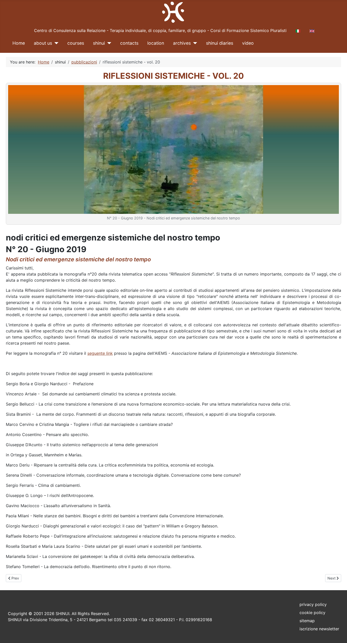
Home (18, 43)
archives (182, 43)
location (155, 43)
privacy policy (313, 604)
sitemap (307, 620)
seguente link (100, 353)
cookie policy (312, 612)
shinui (99, 43)
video (248, 43)
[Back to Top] (338, 633)
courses (75, 43)
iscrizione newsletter (319, 628)
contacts (129, 43)
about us (43, 43)
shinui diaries (219, 43)
